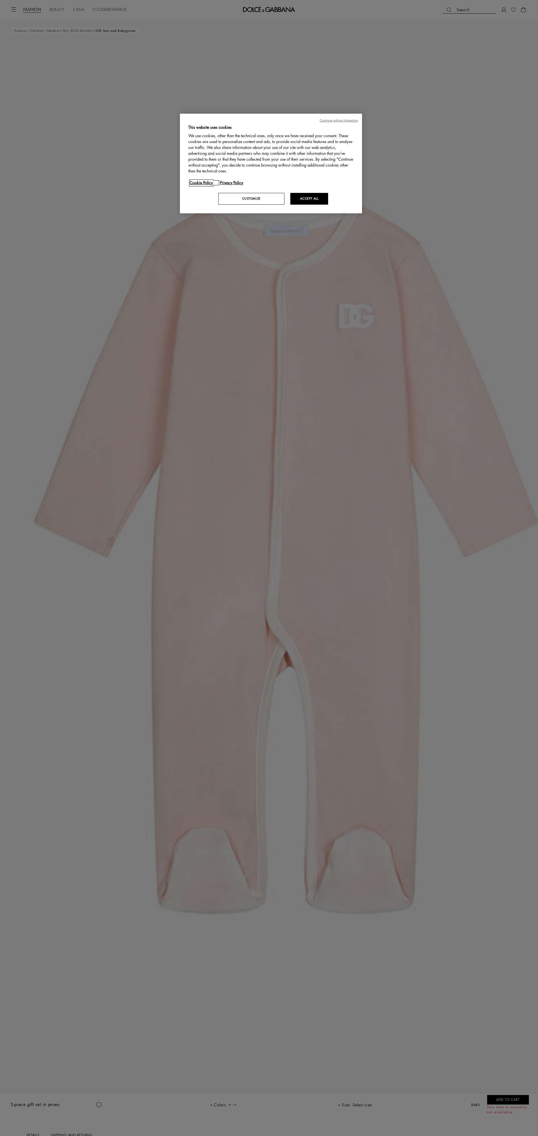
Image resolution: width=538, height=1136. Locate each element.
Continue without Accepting (339, 120)
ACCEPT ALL (309, 198)
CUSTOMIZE (251, 198)
